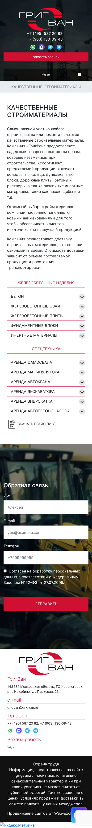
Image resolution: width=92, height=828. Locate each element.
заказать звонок (46, 57)
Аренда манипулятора (35, 372)
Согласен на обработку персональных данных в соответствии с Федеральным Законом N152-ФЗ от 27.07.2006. (42, 577)
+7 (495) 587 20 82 (45, 33)
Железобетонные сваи (35, 306)
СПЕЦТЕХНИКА (46, 348)
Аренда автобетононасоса (40, 411)
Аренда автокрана (30, 381)
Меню (46, 74)
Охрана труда (46, 764)
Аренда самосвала (31, 362)
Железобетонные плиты (37, 315)
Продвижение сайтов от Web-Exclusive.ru (46, 813)
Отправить (46, 603)
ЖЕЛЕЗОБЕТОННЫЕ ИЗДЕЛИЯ (46, 282)
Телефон (11, 546)
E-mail (9, 520)
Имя (7, 495)
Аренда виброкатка (32, 401)
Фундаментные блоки (34, 325)
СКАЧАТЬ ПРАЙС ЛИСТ (36, 424)
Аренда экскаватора (33, 391)
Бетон (17, 296)
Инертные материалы (34, 335)
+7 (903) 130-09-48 (45, 39)
